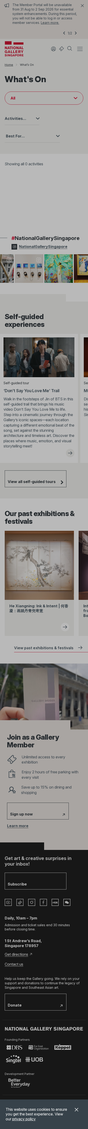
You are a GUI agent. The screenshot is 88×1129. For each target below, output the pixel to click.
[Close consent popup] (76, 1110)
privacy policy (24, 1119)
